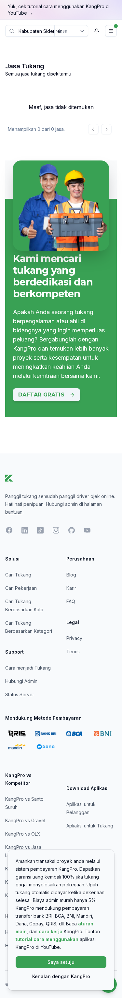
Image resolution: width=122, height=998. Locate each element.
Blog (71, 574)
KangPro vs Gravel (25, 820)
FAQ (70, 601)
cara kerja (50, 931)
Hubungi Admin (21, 681)
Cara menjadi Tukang (28, 668)
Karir (71, 588)
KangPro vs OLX (22, 834)
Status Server (19, 694)
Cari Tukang (18, 574)
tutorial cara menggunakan (47, 939)
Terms (73, 651)
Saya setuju (61, 962)
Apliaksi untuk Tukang (89, 825)
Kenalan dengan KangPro (61, 976)
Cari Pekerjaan (21, 588)
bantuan (13, 512)
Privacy (74, 638)
